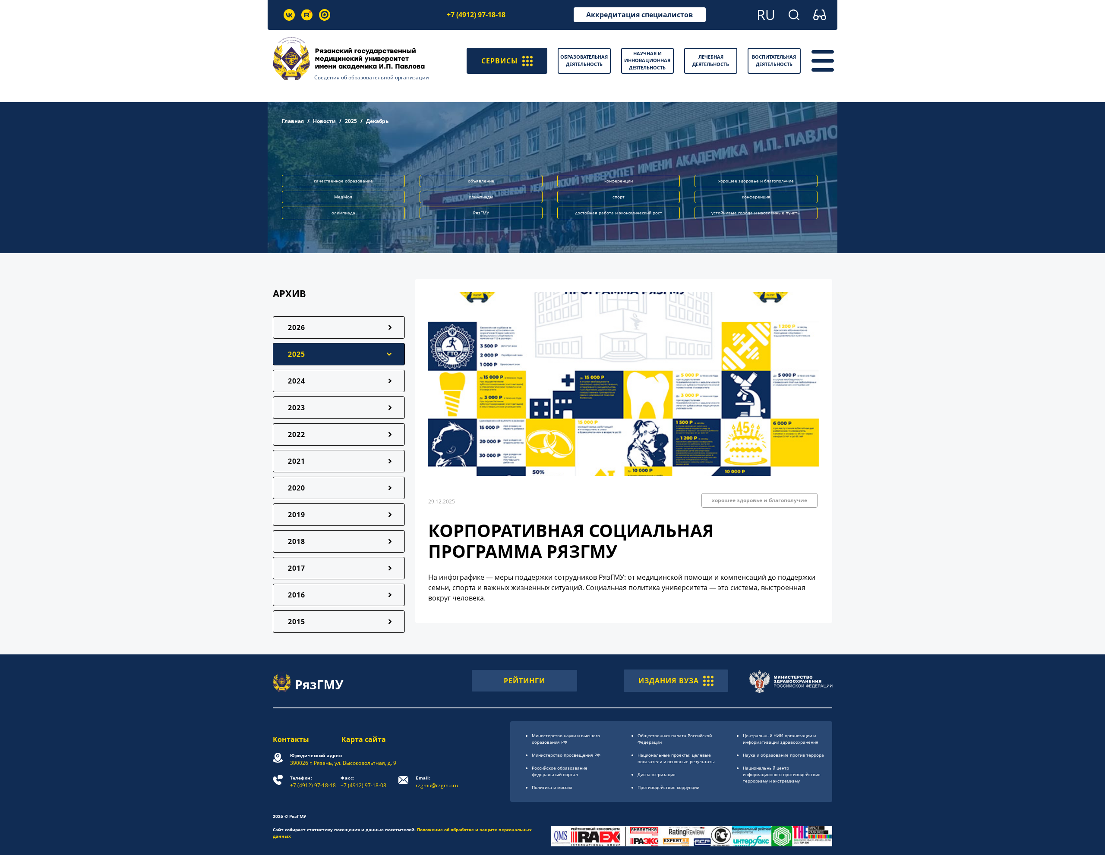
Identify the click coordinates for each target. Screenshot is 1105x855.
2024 (296, 381)
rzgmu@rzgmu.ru (437, 782)
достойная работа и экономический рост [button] (618, 213)
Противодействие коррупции (668, 787)
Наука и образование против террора (783, 755)
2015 (296, 621)
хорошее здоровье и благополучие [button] (756, 181)
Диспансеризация (657, 774)
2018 (296, 541)
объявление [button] (481, 181)
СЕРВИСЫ (499, 61)
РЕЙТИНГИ (524, 680)
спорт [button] (618, 197)
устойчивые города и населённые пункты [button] (756, 213)
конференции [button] (618, 181)
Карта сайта (363, 739)
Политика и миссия (552, 787)
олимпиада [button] (343, 213)
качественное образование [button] (343, 181)
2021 (296, 461)
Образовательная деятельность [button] (584, 60)
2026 (296, 327)
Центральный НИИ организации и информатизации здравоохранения (780, 738)
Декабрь (377, 121)
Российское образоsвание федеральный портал (559, 771)
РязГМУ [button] (481, 213)
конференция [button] (756, 197)
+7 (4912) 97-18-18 (476, 14)
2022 (296, 434)
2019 (296, 514)
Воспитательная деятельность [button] (774, 60)
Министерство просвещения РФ (566, 755)
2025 (351, 121)
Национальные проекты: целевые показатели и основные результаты (676, 758)
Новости (324, 121)
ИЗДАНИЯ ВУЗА (668, 680)
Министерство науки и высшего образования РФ (566, 738)
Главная (293, 121)
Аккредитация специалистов (639, 14)
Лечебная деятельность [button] (710, 60)
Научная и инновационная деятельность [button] (647, 60)
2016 (296, 595)
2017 (296, 568)
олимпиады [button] (481, 197)
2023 (296, 407)
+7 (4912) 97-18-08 (363, 782)
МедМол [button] (343, 197)
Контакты (291, 739)
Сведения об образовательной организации (371, 77)
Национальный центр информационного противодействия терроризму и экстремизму (782, 774)
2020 (296, 488)
